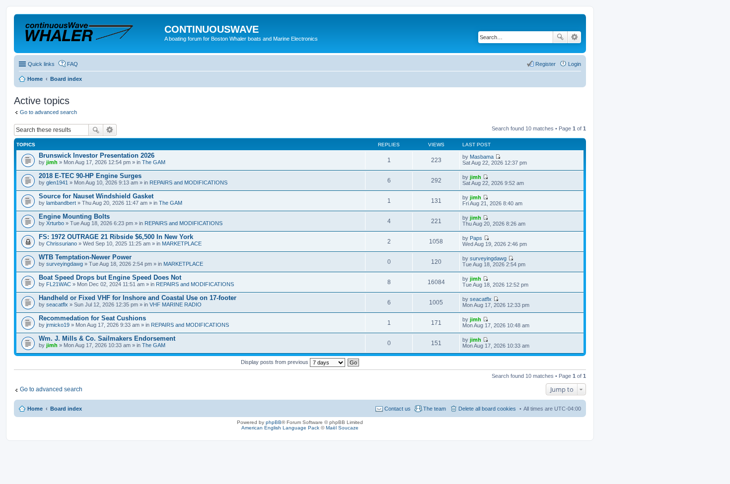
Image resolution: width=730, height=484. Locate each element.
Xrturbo (55, 223)
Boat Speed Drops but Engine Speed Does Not (110, 277)
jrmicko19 (58, 325)
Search (560, 37)
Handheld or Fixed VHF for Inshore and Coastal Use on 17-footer (137, 298)
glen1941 (57, 182)
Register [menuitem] (545, 64)
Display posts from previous (275, 362)
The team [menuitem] (434, 409)
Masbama (482, 157)
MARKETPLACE (182, 243)
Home (35, 409)
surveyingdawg (64, 264)
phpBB (274, 422)
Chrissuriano (61, 243)
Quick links (41, 64)
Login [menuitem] (574, 64)
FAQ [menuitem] (72, 64)
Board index (66, 409)
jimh (52, 162)
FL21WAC (58, 284)
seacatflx (57, 304)
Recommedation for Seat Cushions (92, 318)
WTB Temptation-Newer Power (85, 257)
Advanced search (574, 37)
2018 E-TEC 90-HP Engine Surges (90, 176)
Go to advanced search (48, 112)
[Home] (90, 32)
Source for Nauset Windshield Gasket (96, 196)
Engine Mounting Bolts (74, 216)
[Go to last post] (498, 157)
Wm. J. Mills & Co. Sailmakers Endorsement (107, 338)
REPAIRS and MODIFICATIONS (188, 182)
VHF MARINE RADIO (175, 304)
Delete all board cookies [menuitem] (487, 409)
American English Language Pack (280, 427)
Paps (476, 238)
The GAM (153, 162)
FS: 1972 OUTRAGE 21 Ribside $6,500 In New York (116, 237)
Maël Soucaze (342, 427)
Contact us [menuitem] (397, 409)
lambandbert (61, 203)
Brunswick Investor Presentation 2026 (96, 155)
